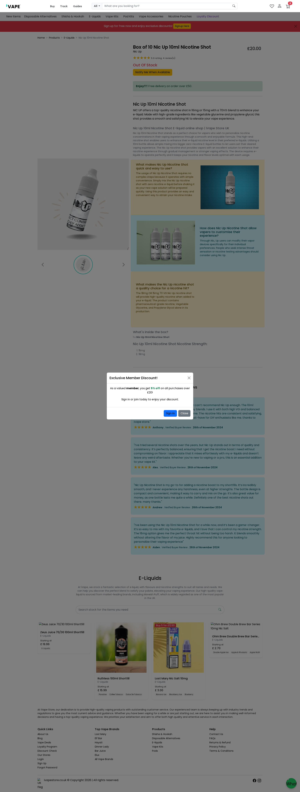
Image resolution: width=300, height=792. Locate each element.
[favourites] (271, 6)
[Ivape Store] (13, 6)
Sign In (170, 413)
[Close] (189, 378)
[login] (279, 6)
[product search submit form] (234, 6)
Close (184, 413)
